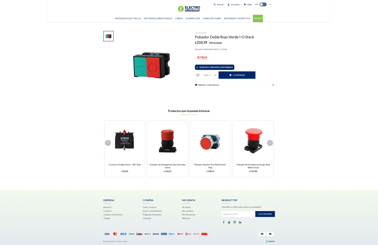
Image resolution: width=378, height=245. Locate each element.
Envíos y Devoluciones (152, 211)
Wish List (186, 218)
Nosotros (107, 207)
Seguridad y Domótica (237, 18)
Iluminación (193, 18)
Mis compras (187, 211)
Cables (179, 18)
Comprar (239, 75)
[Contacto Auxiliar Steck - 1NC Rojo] (125, 141)
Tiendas (106, 218)
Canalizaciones (212, 18)
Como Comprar (149, 207)
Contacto (107, 211)
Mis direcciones (188, 214)
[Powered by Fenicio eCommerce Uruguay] (270, 241)
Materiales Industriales (158, 18)
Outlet (258, 18)
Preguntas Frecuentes (152, 214)
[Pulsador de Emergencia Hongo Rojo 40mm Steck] (253, 141)
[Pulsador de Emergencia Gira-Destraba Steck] (168, 141)
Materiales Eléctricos (128, 18)
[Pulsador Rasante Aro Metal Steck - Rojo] (210, 141)
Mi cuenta (186, 207)
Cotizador (147, 218)
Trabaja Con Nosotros (113, 214)
